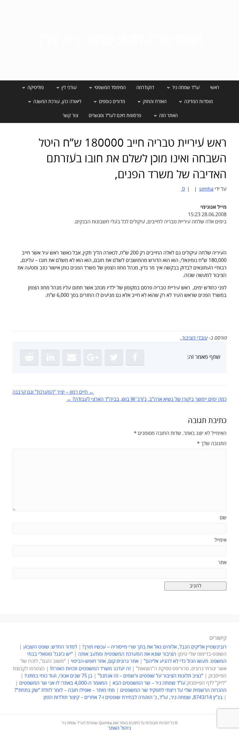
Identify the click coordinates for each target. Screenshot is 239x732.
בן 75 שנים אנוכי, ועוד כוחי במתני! (58, 676)
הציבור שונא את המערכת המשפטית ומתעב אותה (127, 654)
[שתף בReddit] (29, 357)
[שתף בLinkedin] (50, 357)
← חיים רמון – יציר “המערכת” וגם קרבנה (53, 392)
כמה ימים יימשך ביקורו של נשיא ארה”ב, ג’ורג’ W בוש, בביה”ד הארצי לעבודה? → (146, 399)
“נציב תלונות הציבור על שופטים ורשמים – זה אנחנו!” (150, 676)
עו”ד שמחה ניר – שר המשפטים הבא (149, 683)
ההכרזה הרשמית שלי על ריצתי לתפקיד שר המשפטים (173, 690)
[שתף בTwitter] (114, 357)
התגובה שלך (212, 443)
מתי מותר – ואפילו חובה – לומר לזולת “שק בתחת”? (64, 690)
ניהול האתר (119, 728)
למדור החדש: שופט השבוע (50, 647)
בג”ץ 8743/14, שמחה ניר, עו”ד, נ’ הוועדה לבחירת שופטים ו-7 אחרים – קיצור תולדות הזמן (133, 697)
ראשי (214, 87)
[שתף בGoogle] (93, 357)
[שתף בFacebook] (135, 357)
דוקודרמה (145, 87)
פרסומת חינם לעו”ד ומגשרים (115, 115)
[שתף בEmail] (72, 357)
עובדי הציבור (194, 338)
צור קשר (70, 115)
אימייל (220, 540)
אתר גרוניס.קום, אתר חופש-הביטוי (104, 661)
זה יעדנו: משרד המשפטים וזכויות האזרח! (90, 669)
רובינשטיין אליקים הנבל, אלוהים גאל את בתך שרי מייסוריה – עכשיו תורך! (154, 647)
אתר (222, 562)
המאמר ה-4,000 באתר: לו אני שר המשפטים (63, 683)
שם (223, 518)
